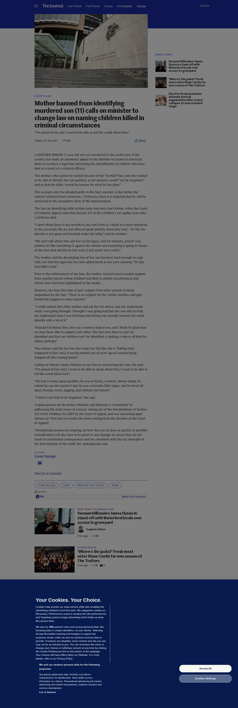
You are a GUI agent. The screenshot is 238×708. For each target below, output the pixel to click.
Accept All (205, 668)
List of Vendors (47, 692)
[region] (119, 643)
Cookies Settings (205, 678)
